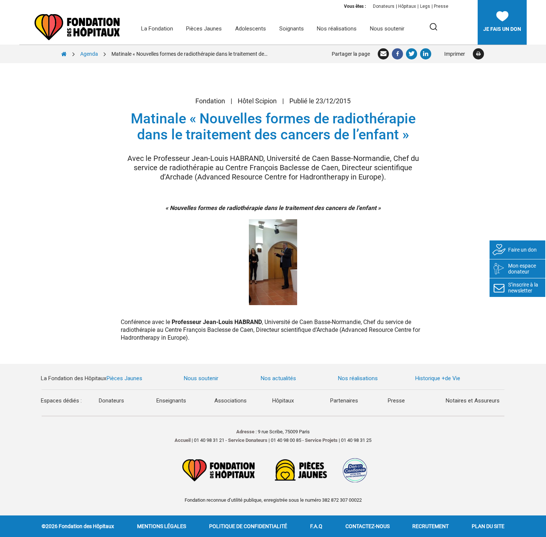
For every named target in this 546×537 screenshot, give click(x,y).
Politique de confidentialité (248, 526)
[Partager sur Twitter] (412, 54)
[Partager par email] (384, 54)
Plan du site (488, 526)
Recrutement (430, 526)
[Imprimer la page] (478, 54)
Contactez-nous (367, 526)
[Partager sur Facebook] (398, 54)
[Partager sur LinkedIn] (426, 54)
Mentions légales (161, 526)
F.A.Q (316, 526)
